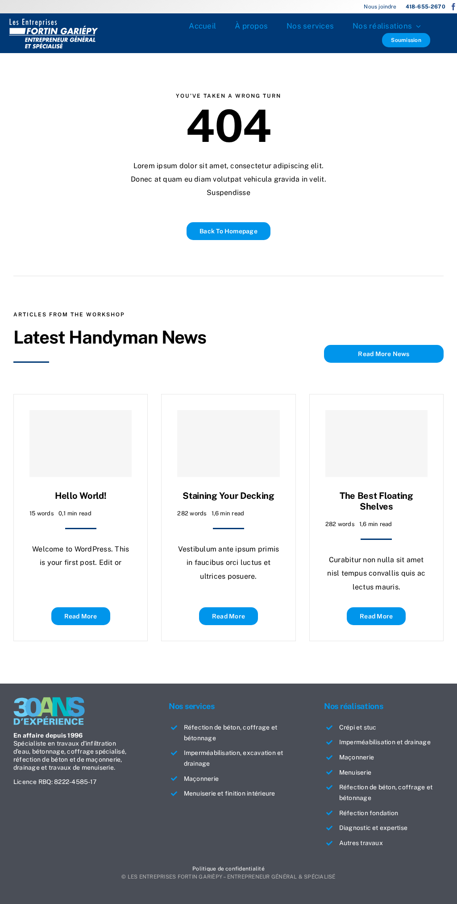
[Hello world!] (80, 443)
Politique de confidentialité (228, 869)
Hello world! (80, 495)
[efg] (53, 21)
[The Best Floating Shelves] (376, 443)
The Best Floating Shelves (376, 501)
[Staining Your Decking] (228, 443)
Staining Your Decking (228, 495)
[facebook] (453, 6)
